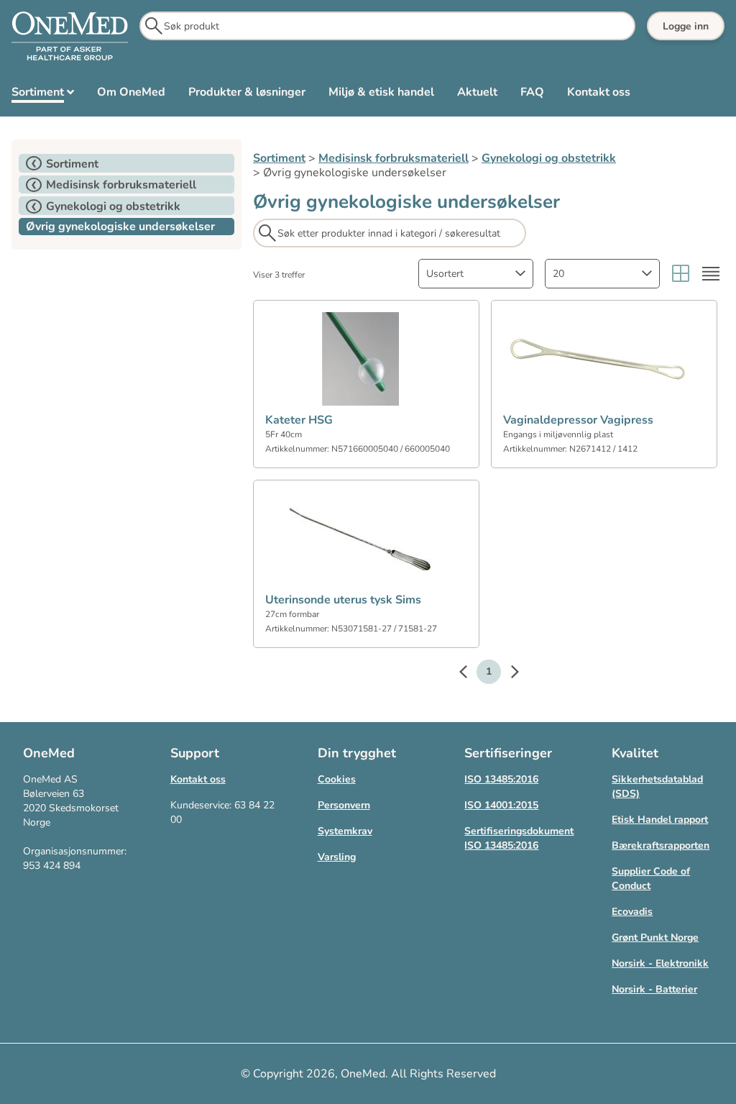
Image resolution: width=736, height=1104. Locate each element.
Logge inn (686, 26)
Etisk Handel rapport (660, 819)
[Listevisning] (710, 273)
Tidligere (470, 674)
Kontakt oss (198, 779)
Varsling (337, 857)
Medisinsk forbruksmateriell (393, 158)
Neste (507, 674)
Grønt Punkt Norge (655, 937)
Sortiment (279, 158)
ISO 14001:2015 (501, 805)
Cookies (337, 779)
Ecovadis (632, 911)
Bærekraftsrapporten (660, 845)
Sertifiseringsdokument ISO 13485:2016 (519, 838)
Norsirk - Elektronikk (660, 963)
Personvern (344, 805)
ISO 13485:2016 (501, 779)
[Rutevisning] (680, 273)
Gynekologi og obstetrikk (549, 158)
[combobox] (475, 273)
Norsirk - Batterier (654, 989)
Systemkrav (345, 831)
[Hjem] (70, 37)
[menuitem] (43, 95)
